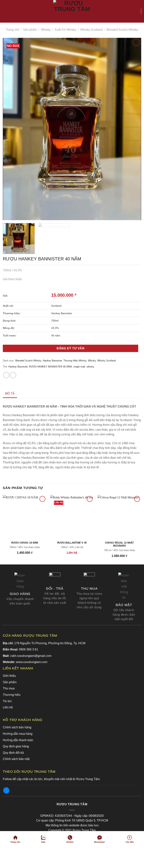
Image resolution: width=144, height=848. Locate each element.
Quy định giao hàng (16, 746)
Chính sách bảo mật (16, 759)
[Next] (133, 129)
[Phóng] (7, 215)
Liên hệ (8, 707)
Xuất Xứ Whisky (65, 29)
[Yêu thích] (136, 11)
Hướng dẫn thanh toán (18, 740)
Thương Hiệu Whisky (74, 360)
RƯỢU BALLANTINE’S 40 (72, 542)
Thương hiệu (11, 694)
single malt (79, 366)
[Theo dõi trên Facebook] (6, 790)
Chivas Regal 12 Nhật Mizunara (119, 544)
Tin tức (7, 701)
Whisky (46, 29)
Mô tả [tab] (10, 393)
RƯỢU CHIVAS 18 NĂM (24, 542)
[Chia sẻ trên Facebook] (6, 375)
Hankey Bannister (52, 360)
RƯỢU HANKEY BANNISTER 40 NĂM (50, 366)
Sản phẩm (30, 29)
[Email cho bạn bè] (13, 375)
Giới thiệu (9, 675)
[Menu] (5, 11)
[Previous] (10, 129)
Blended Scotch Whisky (122, 29)
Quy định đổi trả (13, 752)
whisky (90, 366)
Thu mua (9, 688)
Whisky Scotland (91, 29)
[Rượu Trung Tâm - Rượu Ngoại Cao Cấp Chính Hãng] (72, 11)
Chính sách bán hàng (17, 727)
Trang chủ (12, 29)
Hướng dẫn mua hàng (17, 733)
